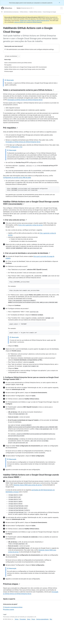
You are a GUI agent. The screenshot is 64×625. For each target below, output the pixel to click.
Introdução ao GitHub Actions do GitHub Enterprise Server (25, 99)
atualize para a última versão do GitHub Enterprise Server (34, 20)
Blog (51, 619)
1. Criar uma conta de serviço (14, 220)
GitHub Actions (24, 12)
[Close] (59, 2)
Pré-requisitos (9, 128)
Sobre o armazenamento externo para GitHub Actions (27, 90)
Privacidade (23, 619)
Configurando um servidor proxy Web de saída (17, 177)
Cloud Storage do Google (49, 12)
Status (28, 619)
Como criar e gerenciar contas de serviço (30, 225)
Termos (16, 619)
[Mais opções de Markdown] (19, 56)
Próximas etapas (10, 584)
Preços (33, 619)
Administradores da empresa (11, 12)
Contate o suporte (9, 609)
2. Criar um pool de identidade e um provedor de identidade (25, 253)
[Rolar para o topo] (60, 621)
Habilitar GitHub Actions (35, 12)
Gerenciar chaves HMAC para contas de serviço (28, 485)
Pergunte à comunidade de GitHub (13, 607)
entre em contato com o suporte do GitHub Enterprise (28, 22)
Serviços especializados (42, 619)
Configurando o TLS (16, 147)
